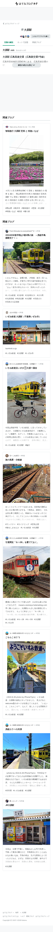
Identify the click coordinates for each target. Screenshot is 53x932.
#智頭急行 (26, 208)
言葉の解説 (8, 42)
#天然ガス (37, 298)
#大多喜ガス (30, 295)
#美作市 (17, 208)
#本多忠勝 (19, 298)
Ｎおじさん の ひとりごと (18, 127)
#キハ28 (20, 619)
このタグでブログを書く (40, 36)
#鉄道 (19, 211)
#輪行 (27, 445)
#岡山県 (8, 208)
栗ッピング (13, 801)
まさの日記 (13, 312)
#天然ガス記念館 (12, 302)
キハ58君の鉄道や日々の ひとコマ (22, 633)
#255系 (8, 790)
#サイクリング (23, 524)
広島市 (6, 61)
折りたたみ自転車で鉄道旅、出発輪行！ (23, 364)
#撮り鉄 (26, 211)
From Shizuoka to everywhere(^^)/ (22, 231)
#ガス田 (40, 295)
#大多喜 (20, 295)
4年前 (23, 456)
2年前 (38, 231)
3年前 (41, 364)
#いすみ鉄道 (10, 295)
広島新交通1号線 (35, 56)
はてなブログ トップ (12, 23)
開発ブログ (30, 916)
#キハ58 (29, 619)
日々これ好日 (14, 456)
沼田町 (20, 61)
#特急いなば (10, 211)
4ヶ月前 (32, 127)
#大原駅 (41, 208)
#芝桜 (34, 208)
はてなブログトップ (42, 916)
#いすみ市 (9, 623)
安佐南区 (13, 61)
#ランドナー (10, 524)
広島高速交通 (40, 61)
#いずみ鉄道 (10, 353)
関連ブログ (36, 42)
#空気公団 (35, 524)
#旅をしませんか (12, 527)
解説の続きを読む (25, 65)
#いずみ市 (29, 353)
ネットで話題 (22, 42)
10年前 (21, 801)
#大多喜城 (9, 298)
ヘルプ (22, 916)
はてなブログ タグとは (11, 916)
